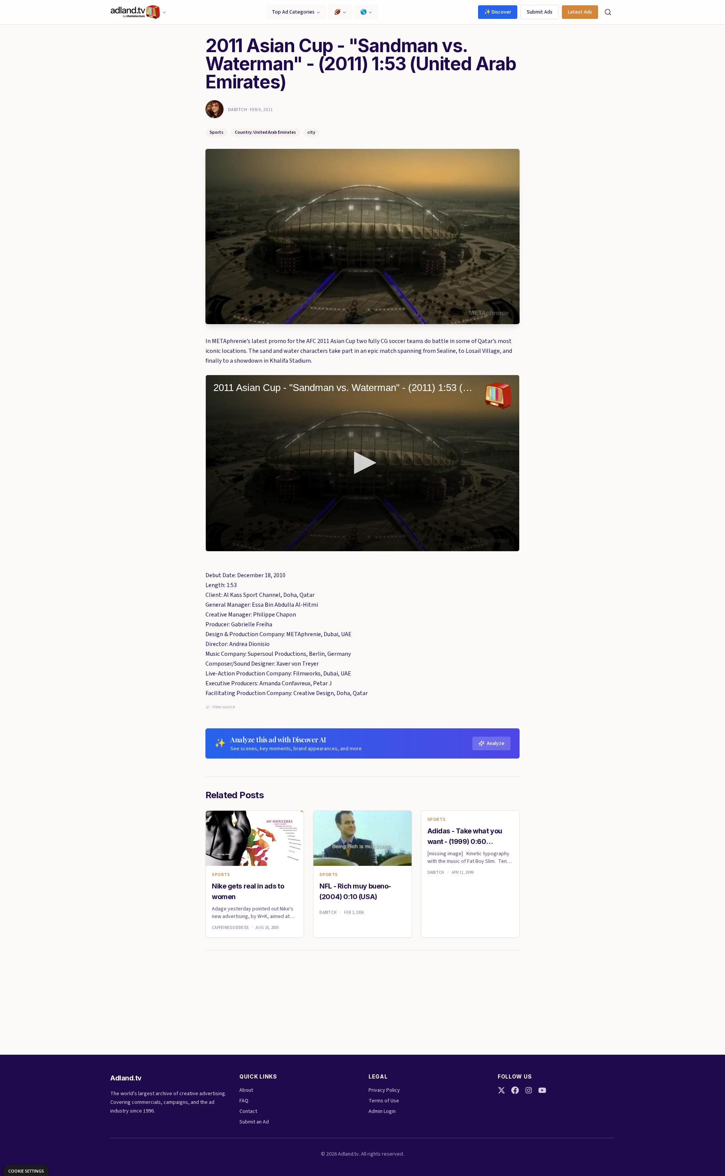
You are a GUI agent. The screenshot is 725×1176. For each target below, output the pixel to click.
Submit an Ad (254, 1122)
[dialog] (26, 1170)
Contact (248, 1111)
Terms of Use (384, 1101)
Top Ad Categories (293, 12)
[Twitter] (501, 1090)
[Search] (608, 12)
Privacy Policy (384, 1090)
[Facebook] (515, 1090)
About (246, 1090)
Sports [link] (221, 875)
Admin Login (382, 1111)
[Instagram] (528, 1090)
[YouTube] (542, 1090)
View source (223, 707)
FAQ (243, 1101)
